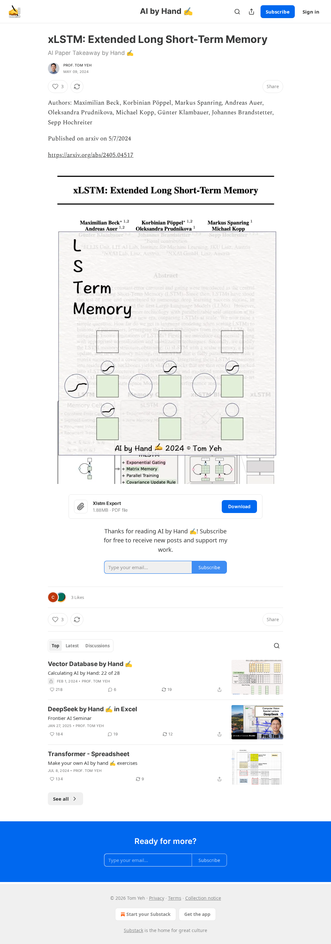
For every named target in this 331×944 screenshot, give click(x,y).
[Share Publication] (251, 11)
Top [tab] (55, 646)
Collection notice (203, 898)
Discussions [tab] (97, 646)
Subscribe (278, 11)
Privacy (156, 898)
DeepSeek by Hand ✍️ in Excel (92, 709)
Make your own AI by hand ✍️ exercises (92, 763)
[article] (165, 677)
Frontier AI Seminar (69, 718)
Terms (174, 898)
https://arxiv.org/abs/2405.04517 (90, 155)
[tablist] (80, 645)
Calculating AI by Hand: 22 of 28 (84, 673)
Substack (133, 930)
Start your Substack (148, 914)
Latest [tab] (72, 646)
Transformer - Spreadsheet (88, 754)
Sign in (311, 11)
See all (61, 798)
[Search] (237, 11)
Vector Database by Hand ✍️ (90, 664)
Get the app (197, 914)
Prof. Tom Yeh (77, 65)
